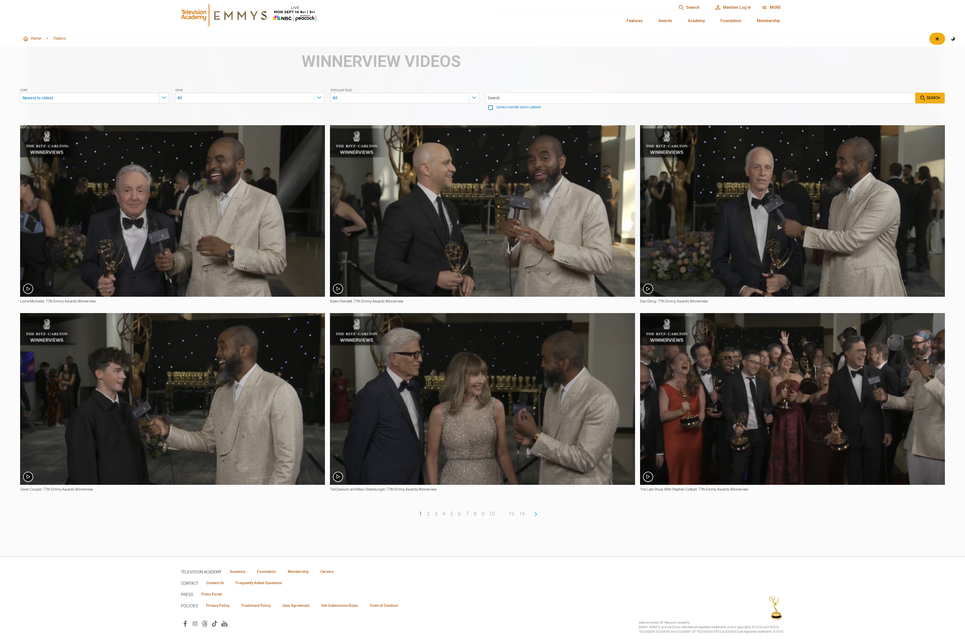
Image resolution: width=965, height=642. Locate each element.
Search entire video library (518, 107)
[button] (172, 211)
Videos (59, 38)
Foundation (730, 20)
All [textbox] (179, 98)
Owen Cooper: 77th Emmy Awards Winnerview (56, 489)
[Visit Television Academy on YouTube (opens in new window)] (224, 623)
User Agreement (295, 606)
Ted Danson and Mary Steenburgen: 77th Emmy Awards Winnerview (383, 489)
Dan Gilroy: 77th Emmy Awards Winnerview (674, 301)
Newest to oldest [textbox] (37, 98)
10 (492, 514)
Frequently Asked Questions (259, 583)
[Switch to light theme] (937, 39)
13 (511, 514)
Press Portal (211, 594)
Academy (696, 20)
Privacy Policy (217, 606)
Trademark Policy (256, 606)
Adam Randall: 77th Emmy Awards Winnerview (367, 301)
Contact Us (215, 583)
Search (933, 98)
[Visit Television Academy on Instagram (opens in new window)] (195, 623)
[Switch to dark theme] (953, 39)
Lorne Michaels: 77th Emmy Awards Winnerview (58, 301)
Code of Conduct (384, 606)
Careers (327, 572)
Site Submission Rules (339, 606)
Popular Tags (341, 90)
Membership (768, 20)
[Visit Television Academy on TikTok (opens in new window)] (214, 623)
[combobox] (94, 98)
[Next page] (536, 514)
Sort (24, 90)
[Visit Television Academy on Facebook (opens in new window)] (185, 623)
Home (36, 38)
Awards (665, 20)
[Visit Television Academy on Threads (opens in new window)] (205, 623)
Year (178, 90)
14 (522, 514)
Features (634, 20)
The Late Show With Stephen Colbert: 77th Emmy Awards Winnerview (694, 489)
